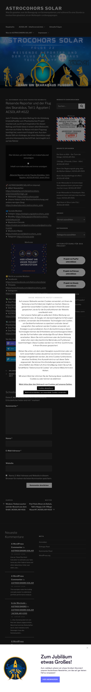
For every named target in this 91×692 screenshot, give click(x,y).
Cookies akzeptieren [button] (45, 388)
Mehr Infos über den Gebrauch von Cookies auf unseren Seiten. (45, 384)
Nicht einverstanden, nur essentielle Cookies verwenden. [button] (46, 392)
